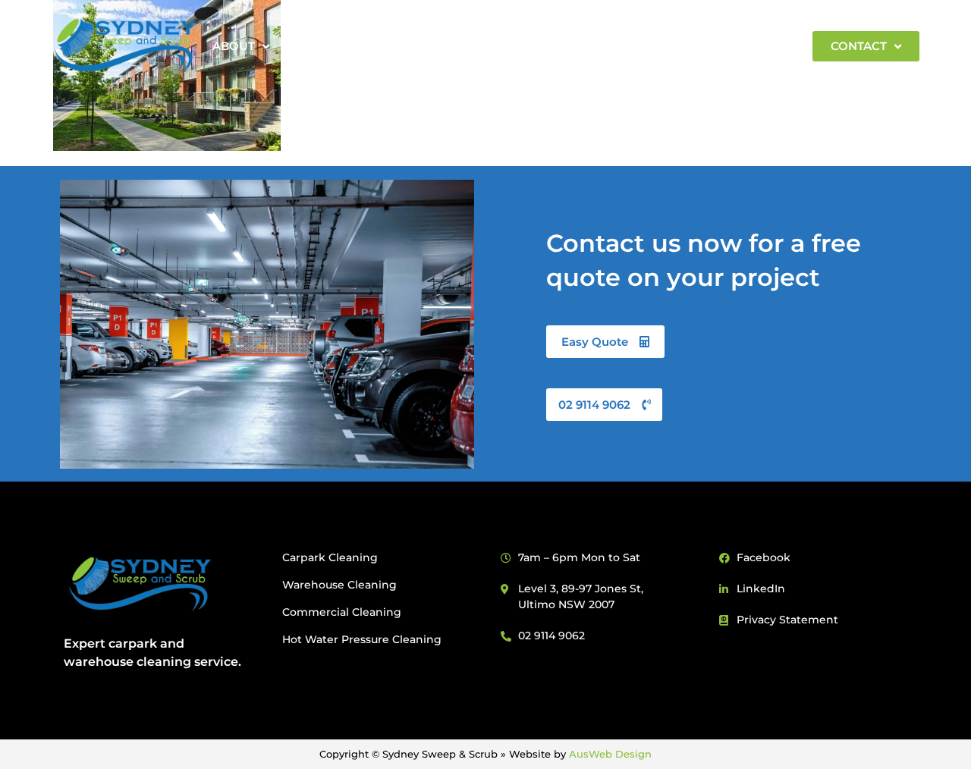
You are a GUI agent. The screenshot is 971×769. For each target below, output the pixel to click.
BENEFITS (325, 46)
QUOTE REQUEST (560, 46)
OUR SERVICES (424, 46)
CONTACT (859, 46)
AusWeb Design (610, 754)
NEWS (656, 46)
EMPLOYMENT (743, 46)
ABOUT (233, 46)
